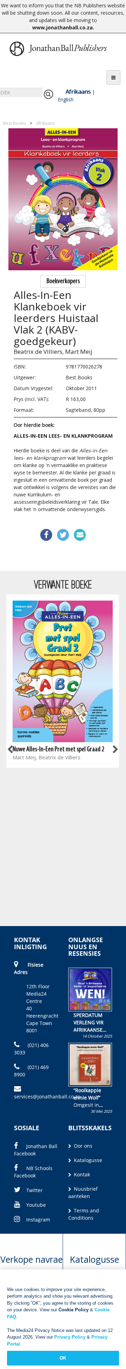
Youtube (36, 1205)
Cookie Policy (73, 1309)
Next (114, 749)
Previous (10, 749)
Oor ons (82, 1145)
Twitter (34, 1190)
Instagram (38, 1219)
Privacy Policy (69, 1337)
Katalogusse (87, 1160)
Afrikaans (78, 91)
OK (62, 1358)
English (66, 99)
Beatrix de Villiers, (39, 351)
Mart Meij (78, 351)
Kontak (81, 1174)
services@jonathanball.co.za (47, 1096)
